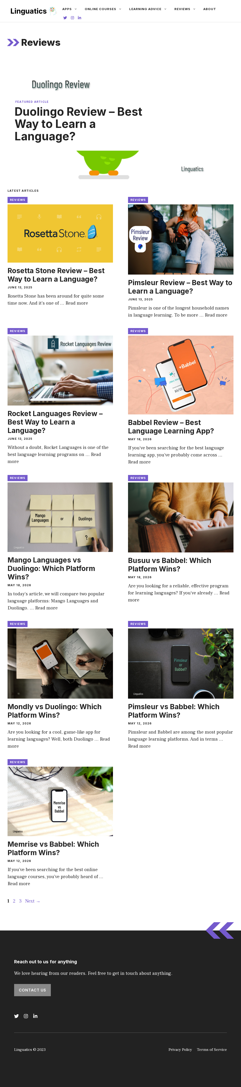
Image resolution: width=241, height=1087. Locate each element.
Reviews (182, 9)
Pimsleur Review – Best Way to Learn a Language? (180, 286)
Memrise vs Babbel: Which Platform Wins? (53, 848)
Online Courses (100, 9)
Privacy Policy (180, 1049)
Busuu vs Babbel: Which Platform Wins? (169, 564)
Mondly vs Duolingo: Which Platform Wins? (55, 710)
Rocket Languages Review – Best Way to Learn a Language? (55, 422)
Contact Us (32, 990)
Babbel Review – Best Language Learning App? (171, 426)
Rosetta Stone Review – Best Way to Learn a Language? (56, 274)
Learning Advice (145, 9)
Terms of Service (212, 1049)
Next (32, 901)
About (209, 9)
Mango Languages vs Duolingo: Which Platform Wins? (51, 568)
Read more (76, 303)
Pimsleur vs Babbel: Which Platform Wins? (174, 710)
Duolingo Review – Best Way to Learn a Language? (78, 124)
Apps (67, 9)
